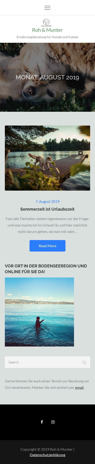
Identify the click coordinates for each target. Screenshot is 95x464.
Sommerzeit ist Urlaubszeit (47, 209)
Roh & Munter (47, 30)
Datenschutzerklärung (47, 455)
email (79, 387)
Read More (47, 245)
